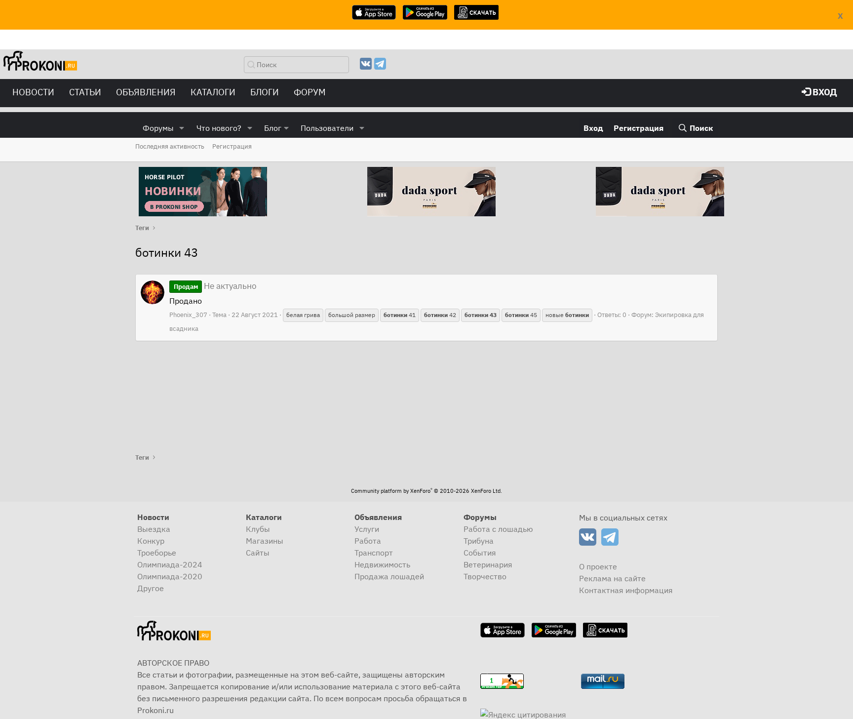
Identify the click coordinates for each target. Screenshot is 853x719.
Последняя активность (169, 146)
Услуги (366, 529)
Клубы (258, 529)
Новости (33, 92)
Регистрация (232, 146)
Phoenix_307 (188, 315)
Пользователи (327, 128)
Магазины (264, 541)
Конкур (150, 541)
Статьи (85, 92)
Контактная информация (626, 590)
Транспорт (373, 553)
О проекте (598, 566)
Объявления (146, 92)
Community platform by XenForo (426, 490)
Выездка (153, 529)
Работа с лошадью (498, 529)
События (480, 553)
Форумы (158, 128)
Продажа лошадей (389, 576)
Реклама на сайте (612, 578)
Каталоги (213, 92)
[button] (182, 128)
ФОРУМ (310, 92)
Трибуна (479, 541)
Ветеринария (488, 564)
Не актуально (215, 285)
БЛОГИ (264, 92)
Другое (150, 588)
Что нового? (218, 128)
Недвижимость (382, 564)
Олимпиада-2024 (169, 564)
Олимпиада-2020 (169, 576)
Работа (367, 541)
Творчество (485, 576)
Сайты (258, 553)
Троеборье (156, 553)
